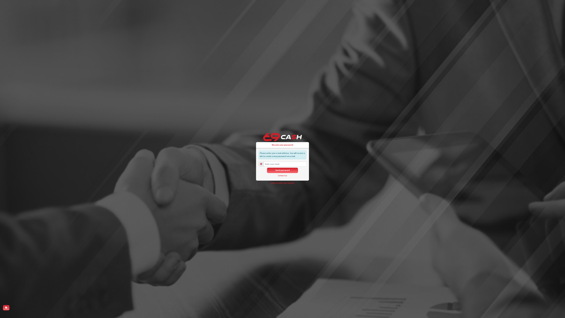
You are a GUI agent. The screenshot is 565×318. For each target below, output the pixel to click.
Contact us (282, 175)
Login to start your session (282, 182)
